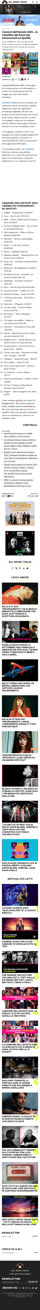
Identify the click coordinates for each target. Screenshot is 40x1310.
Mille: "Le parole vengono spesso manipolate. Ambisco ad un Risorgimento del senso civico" (18, 483)
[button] (25, 79)
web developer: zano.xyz (20, 1296)
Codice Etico (25, 1293)
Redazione (6, 76)
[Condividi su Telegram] (22, 79)
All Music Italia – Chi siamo (8, 1293)
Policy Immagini (20, 1294)
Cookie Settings (29, 1294)
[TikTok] (36, 1288)
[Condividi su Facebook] (16, 79)
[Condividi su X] (19, 79)
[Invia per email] (28, 79)
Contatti (19, 1293)
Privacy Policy (33, 1293)
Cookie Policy (10, 1294)
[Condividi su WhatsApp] (13, 79)
